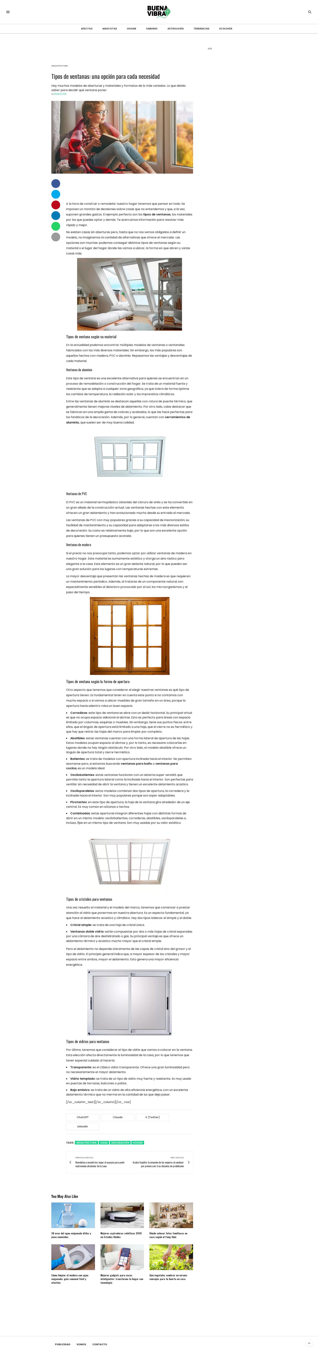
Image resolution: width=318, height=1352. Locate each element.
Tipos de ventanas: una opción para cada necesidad (105, 76)
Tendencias (201, 28)
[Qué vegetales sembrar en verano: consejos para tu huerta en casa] (171, 1257)
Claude (118, 1117)
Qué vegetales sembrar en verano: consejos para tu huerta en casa (168, 1277)
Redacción (60, 93)
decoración (120, 1142)
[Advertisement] (235, 110)
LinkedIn (82, 1126)
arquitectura (86, 1142)
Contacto (99, 1344)
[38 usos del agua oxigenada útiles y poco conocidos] (73, 1215)
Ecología (225, 28)
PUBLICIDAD (62, 1344)
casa (104, 1142)
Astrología (175, 28)
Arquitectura (59, 66)
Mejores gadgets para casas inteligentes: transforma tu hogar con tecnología (121, 1278)
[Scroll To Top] (309, 1343)
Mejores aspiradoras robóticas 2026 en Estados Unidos (121, 1235)
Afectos (87, 28)
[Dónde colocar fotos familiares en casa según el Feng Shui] (171, 1215)
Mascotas (110, 28)
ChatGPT (83, 1117)
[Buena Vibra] (159, 12)
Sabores (152, 28)
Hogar (131, 28)
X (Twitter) (152, 1117)
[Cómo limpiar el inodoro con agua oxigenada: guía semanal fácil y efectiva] (73, 1257)
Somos (81, 1344)
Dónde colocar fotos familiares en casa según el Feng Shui (168, 1235)
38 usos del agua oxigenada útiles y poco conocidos (71, 1235)
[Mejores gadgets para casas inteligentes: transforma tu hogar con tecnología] (122, 1257)
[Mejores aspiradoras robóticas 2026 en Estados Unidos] (122, 1215)
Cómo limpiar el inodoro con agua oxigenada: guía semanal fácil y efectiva (69, 1278)
